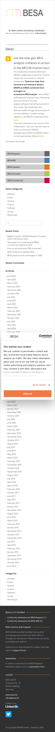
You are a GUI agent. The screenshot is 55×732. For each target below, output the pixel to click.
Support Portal (19, 650)
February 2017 (13, 503)
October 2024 (13, 318)
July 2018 (11, 478)
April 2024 (11, 328)
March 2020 (12, 426)
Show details (39, 385)
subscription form (37, 666)
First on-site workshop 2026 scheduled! (24, 248)
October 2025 (13, 293)
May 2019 (11, 454)
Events (10, 197)
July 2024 (11, 321)
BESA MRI (11, 160)
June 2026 (11, 276)
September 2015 (14, 538)
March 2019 (12, 457)
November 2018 (14, 464)
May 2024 (11, 325)
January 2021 (12, 408)
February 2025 (13, 311)
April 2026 (11, 279)
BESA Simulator (14, 173)
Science (10, 204)
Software (11, 208)
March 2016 (12, 520)
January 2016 (12, 527)
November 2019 (14, 436)
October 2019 (13, 440)
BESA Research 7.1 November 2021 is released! (13, 48)
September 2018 (14, 471)
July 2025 (11, 297)
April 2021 (11, 401)
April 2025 (11, 304)
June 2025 (11, 300)
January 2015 (12, 552)
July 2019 (11, 447)
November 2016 (14, 510)
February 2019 (13, 461)
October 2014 (13, 562)
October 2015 (13, 534)
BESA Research (13, 153)
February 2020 (13, 429)
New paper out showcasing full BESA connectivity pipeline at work (23, 243)
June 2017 (11, 496)
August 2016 (12, 513)
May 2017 (11, 499)
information (41, 33)
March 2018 (12, 485)
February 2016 (13, 524)
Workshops (12, 215)
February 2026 (13, 286)
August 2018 (12, 475)
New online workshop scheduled (27, 30)
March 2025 (12, 307)
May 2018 (11, 482)
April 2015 (11, 545)
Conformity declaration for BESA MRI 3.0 (24, 621)
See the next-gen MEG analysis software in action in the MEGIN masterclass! (32, 63)
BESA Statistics (13, 167)
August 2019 (12, 443)
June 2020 (11, 422)
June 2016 (11, 517)
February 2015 (13, 548)
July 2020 (11, 419)
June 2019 (11, 450)
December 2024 (14, 314)
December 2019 (14, 433)
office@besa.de (12, 698)
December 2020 (14, 412)
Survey (10, 211)
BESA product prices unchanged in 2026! (24, 255)
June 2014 (11, 566)
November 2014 (14, 559)
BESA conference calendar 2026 (20, 252)
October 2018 (13, 468)
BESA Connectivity (15, 180)
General (10, 201)
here (16, 120)
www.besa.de (11, 694)
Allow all (27, 393)
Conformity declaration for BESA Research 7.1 (27, 617)
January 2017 (12, 506)
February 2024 (13, 332)
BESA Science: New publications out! (8, 48)
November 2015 (14, 531)
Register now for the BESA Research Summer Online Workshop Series (26, 237)
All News (11, 194)
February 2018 (13, 489)
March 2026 (12, 283)
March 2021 (12, 405)
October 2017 (13, 492)
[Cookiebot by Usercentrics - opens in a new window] (39, 336)
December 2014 (14, 555)
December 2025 (14, 290)
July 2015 (11, 541)
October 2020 (13, 415)
